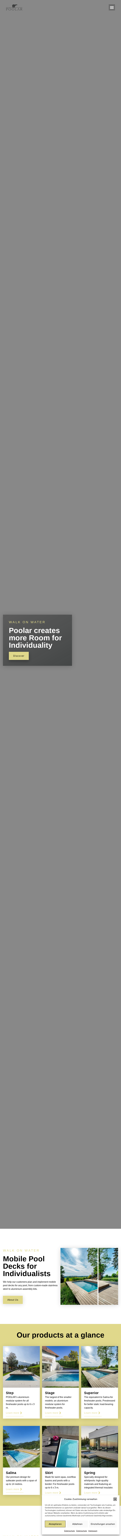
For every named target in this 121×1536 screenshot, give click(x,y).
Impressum (92, 1531)
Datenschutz (69, 1531)
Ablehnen (77, 1524)
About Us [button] (12, 1300)
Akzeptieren (55, 1524)
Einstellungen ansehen (103, 1524)
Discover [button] (18, 655)
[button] (115, 1499)
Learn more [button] (12, 1413)
